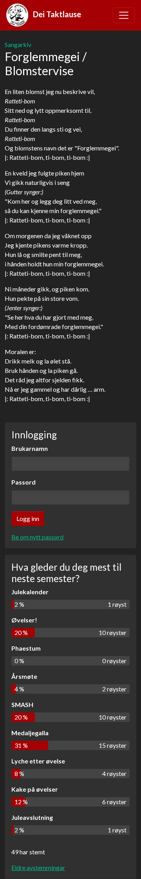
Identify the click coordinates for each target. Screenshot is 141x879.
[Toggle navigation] (124, 15)
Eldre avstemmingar (38, 867)
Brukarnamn (29, 448)
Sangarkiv (18, 44)
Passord (23, 482)
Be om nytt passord (37, 537)
